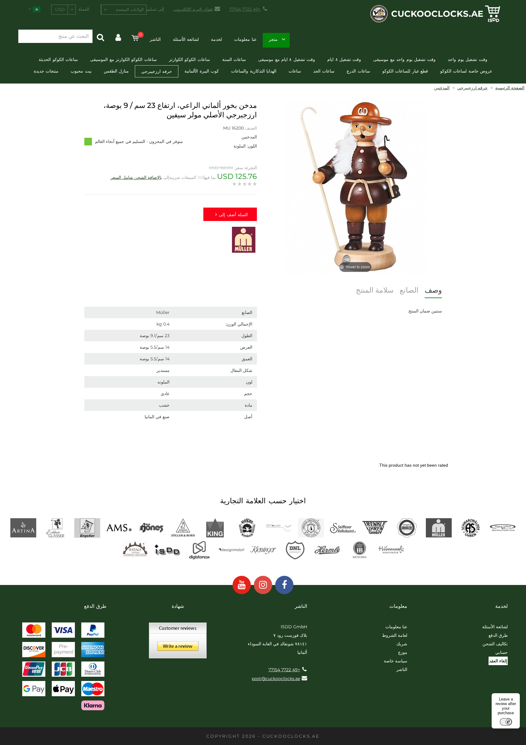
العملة (83, 9)
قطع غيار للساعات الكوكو (405, 71)
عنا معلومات (245, 39)
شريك (401, 644)
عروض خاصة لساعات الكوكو (466, 71)
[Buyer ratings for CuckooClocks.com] (178, 642)
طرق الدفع (498, 635)
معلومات (398, 606)
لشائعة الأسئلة (186, 39)
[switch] (506, 721)
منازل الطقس (116, 71)
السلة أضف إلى (233, 214)
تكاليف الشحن (495, 644)
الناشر (155, 39)
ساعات (295, 71)
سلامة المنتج (375, 290)
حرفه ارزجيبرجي (156, 71)
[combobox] (123, 10)
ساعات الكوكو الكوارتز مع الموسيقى (123, 59)
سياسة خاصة (395, 661)
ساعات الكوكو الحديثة (58, 59)
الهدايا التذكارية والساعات (253, 71)
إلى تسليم (155, 9)
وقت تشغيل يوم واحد (467, 59)
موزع (402, 652)
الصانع (409, 290)
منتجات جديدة (46, 71)
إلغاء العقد (498, 661)
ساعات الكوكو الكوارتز (189, 59)
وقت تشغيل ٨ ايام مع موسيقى (286, 59)
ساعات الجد (324, 71)
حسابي (501, 652)
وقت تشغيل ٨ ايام (344, 59)
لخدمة (216, 39)
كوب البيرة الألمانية (201, 71)
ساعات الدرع (358, 71)
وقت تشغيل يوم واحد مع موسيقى (404, 59)
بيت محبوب (81, 71)
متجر (273, 39)
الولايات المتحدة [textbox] (130, 9)
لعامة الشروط (394, 635)
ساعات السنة (234, 59)
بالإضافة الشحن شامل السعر (136, 177)
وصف (433, 290)
